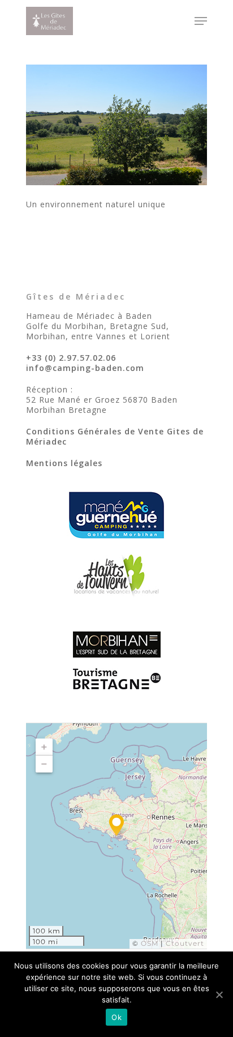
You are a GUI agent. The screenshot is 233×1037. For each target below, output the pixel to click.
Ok (116, 1017)
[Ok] (219, 994)
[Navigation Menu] (201, 21)
